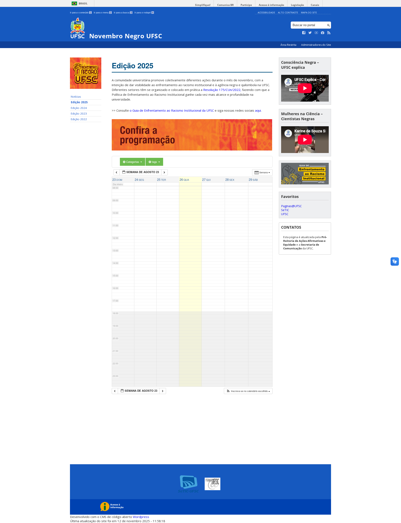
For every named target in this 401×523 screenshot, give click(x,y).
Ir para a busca (123, 12)
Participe (246, 5)
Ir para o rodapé (144, 12)
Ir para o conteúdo (80, 12)
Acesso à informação (271, 5)
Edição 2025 (79, 102)
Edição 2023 (79, 113)
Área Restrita (288, 45)
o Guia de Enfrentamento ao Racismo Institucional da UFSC (172, 110)
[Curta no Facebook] (304, 32)
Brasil (83, 3)
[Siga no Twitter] (310, 32)
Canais (315, 5)
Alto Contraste (288, 12)
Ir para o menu (102, 12)
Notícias (76, 96)
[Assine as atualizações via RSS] (329, 32)
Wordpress (141, 517)
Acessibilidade (266, 12)
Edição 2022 (79, 119)
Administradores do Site (316, 45)
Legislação (297, 5)
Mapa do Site (309, 12)
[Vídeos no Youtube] (316, 32)
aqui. (258, 110)
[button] (248, 391)
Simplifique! (202, 5)
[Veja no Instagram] (322, 32)
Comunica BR (225, 5)
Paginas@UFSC (291, 206)
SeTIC (285, 210)
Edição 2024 (79, 108)
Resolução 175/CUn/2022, (221, 90)
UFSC (284, 214)
